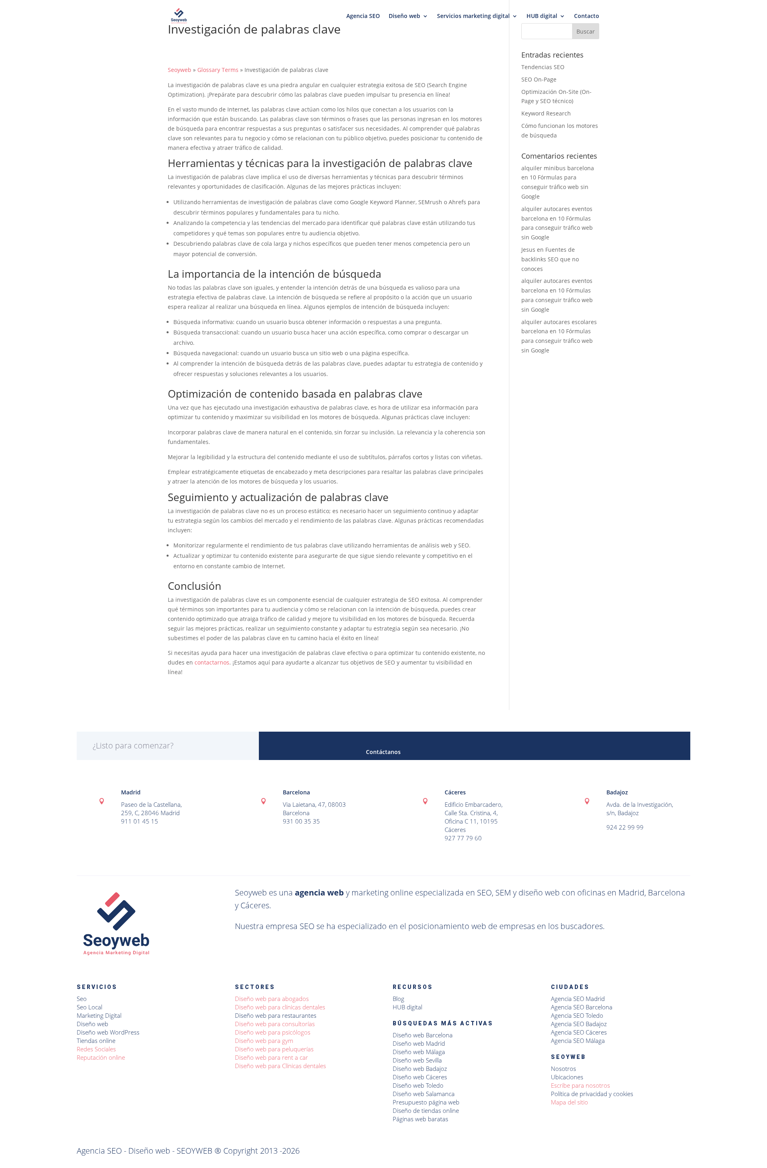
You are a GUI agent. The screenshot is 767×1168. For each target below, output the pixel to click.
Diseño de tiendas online (426, 1110)
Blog (398, 999)
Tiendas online (96, 1041)
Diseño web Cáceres (420, 1077)
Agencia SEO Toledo (577, 1015)
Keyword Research (546, 113)
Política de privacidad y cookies (592, 1094)
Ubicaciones (567, 1077)
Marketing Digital (99, 1015)
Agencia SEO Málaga (578, 1041)
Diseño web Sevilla (417, 1060)
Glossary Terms (217, 70)
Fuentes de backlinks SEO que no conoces (550, 259)
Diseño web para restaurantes (275, 1015)
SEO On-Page (538, 79)
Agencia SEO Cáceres (579, 1032)
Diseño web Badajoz (420, 1068)
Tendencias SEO (542, 67)
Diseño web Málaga (419, 1052)
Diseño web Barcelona (423, 1035)
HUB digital (542, 16)
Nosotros (563, 1068)
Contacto (586, 16)
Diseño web (404, 16)
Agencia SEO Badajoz (579, 1024)
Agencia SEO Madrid (578, 999)
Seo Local (89, 1007)
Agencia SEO (363, 16)
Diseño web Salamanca (424, 1094)
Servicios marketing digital (473, 16)
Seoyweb (179, 70)
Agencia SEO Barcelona (581, 1007)
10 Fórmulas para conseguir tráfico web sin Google (554, 186)
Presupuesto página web (426, 1102)
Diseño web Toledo (418, 1085)
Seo (82, 999)
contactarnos (212, 662)
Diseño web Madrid (419, 1043)
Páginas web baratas (420, 1119)
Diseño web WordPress (108, 1032)
